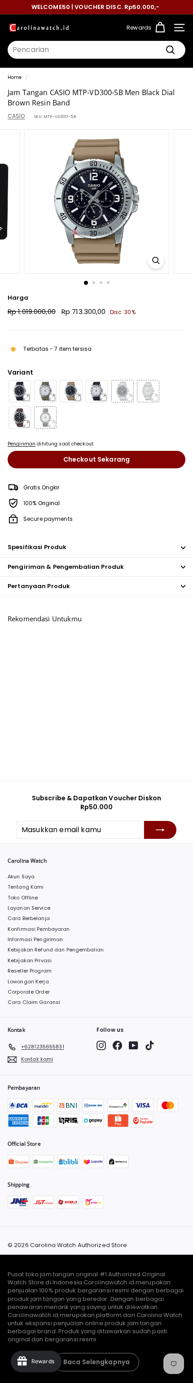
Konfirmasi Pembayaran (39, 929)
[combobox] (96, 50)
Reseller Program (30, 970)
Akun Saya (21, 876)
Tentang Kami (26, 886)
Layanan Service (29, 908)
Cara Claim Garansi (34, 1002)
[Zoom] (155, 260)
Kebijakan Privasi (30, 960)
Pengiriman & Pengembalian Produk (66, 567)
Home (15, 77)
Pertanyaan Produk (39, 586)
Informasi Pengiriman (35, 939)
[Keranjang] (160, 27)
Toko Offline (23, 897)
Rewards (139, 27)
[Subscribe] (160, 830)
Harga (18, 298)
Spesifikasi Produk (37, 547)
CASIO (16, 116)
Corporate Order (29, 991)
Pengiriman (21, 444)
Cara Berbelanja (29, 918)
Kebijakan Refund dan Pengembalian (56, 949)
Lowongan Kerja (28, 981)
